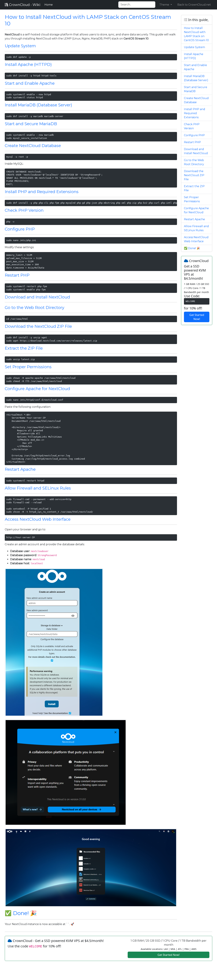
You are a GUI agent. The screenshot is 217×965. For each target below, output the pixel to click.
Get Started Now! (196, 317)
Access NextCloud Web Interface (38, 519)
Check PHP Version (24, 210)
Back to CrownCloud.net (194, 4)
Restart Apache (20, 469)
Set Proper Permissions (28, 366)
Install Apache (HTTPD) (28, 64)
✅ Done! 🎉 (21, 913)
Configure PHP (20, 229)
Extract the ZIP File (24, 348)
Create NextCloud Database (33, 145)
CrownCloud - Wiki (24, 5)
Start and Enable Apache (30, 83)
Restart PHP (17, 275)
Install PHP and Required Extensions (41, 191)
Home (49, 4)
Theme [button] (164, 4)
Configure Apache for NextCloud (37, 388)
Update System (20, 45)
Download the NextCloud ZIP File (38, 326)
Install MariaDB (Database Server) (38, 104)
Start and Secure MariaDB (31, 123)
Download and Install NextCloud (37, 297)
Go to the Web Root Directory (34, 307)
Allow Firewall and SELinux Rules (38, 488)
